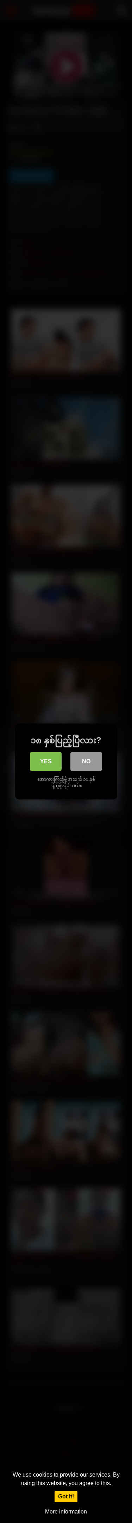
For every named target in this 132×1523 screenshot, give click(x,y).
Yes (46, 761)
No (86, 761)
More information (66, 1512)
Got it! (66, 1496)
